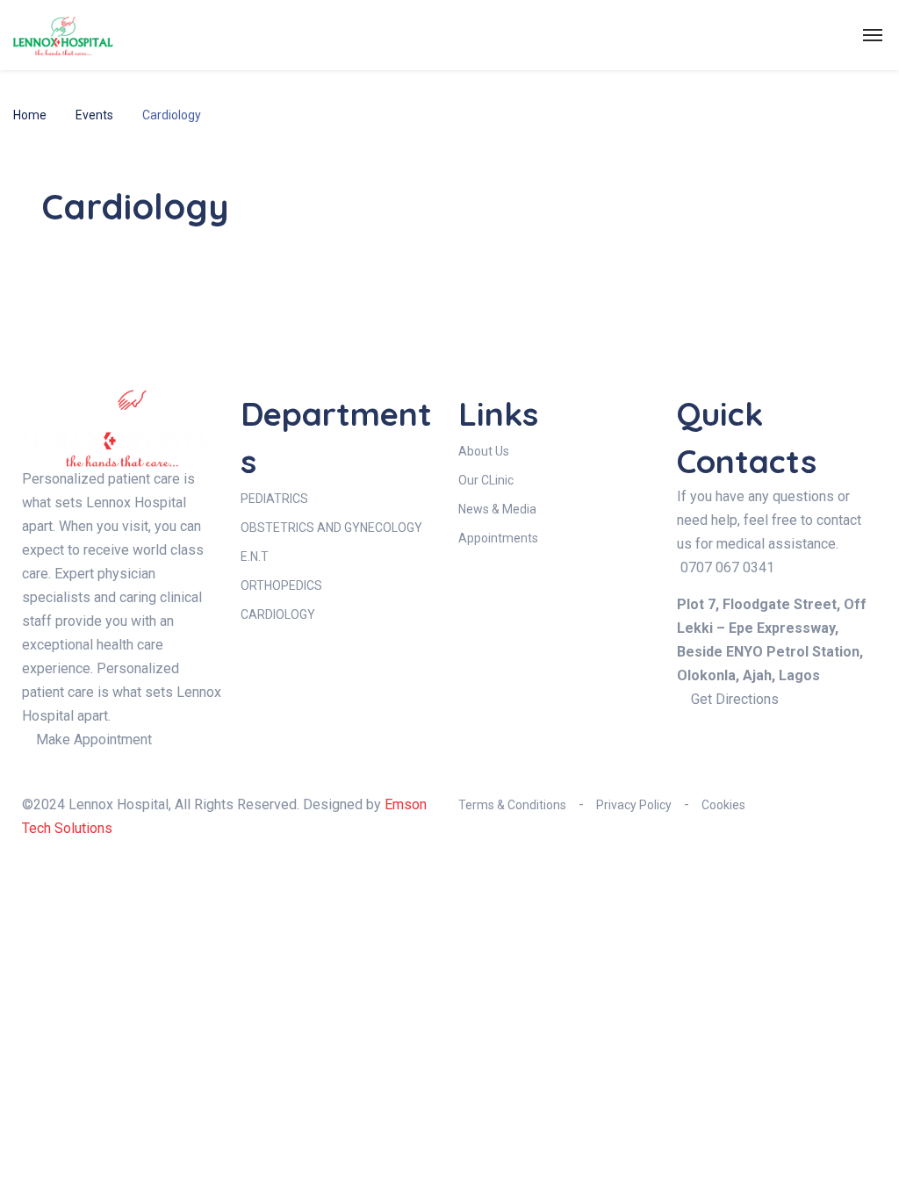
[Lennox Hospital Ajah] (63, 35)
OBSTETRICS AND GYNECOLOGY (331, 528)
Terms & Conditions (512, 805)
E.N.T (255, 556)
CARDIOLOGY (278, 614)
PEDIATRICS (274, 499)
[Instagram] (746, 746)
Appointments (498, 538)
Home (30, 115)
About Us (483, 451)
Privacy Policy (634, 805)
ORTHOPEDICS (281, 585)
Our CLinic (486, 480)
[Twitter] (794, 746)
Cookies (723, 805)
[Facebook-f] (699, 746)
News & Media (497, 509)
